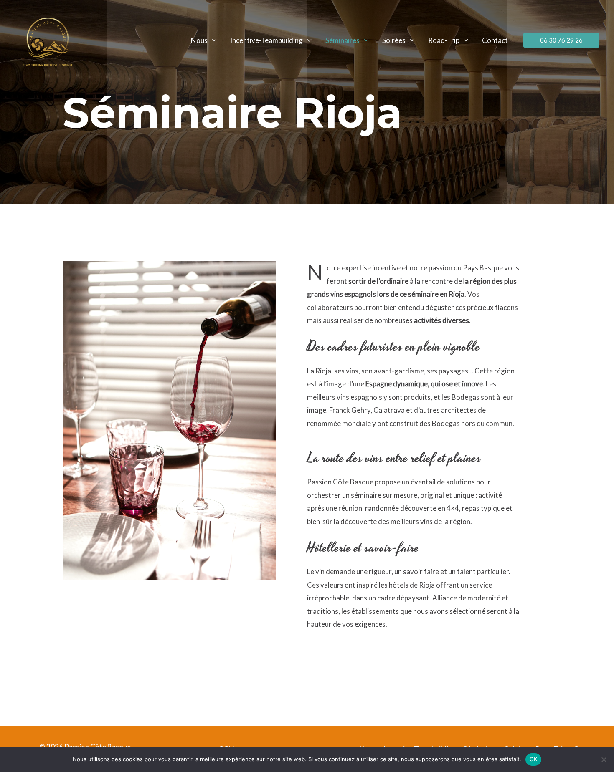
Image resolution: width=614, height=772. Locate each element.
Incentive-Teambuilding (266, 40)
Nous (199, 40)
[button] (561, 40)
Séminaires (342, 40)
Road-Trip (443, 40)
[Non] (603, 759)
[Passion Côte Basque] (48, 39)
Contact (495, 40)
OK (534, 759)
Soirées (394, 40)
